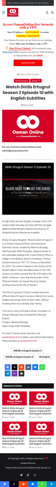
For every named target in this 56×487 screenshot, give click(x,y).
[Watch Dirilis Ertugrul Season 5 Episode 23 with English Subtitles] (14, 429)
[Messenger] (35, 367)
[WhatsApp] (42, 367)
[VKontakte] (28, 367)
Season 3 (36, 81)
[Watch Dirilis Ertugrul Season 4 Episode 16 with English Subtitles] (14, 398)
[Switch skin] (47, 13)
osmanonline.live (10, 337)
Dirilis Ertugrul (32, 74)
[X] (14, 367)
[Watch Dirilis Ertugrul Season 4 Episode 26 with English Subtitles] (41, 398)
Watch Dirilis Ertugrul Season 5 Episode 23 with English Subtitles (13, 441)
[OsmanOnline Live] (12, 12)
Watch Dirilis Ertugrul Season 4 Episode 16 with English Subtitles (13, 411)
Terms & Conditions (27, 467)
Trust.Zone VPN (10, 52)
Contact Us (45, 467)
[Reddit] (21, 367)
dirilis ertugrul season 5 (20, 356)
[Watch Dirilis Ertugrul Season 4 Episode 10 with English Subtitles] (41, 429)
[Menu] (3, 13)
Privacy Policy (12, 467)
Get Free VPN (28, 63)
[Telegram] (7, 373)
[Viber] (14, 373)
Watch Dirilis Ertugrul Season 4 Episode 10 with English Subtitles (40, 441)
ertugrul (45, 356)
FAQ (38, 467)
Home (22, 74)
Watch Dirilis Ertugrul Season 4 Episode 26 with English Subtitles (40, 411)
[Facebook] (7, 367)
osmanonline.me (28, 340)
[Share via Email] (21, 373)
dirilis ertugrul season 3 (28, 350)
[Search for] (52, 13)
